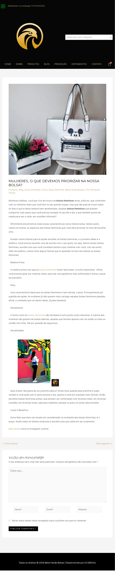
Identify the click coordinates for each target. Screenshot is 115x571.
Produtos (13, 189)
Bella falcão (14, 429)
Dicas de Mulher (32, 189)
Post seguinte (104, 443)
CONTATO (96, 64)
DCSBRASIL (90, 562)
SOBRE (19, 64)
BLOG (47, 64)
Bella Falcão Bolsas (74, 189)
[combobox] (89, 37)
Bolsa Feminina (56, 189)
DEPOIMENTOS (79, 64)
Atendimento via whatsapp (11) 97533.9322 (26, 6)
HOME (8, 64)
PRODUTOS (33, 64)
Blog (21, 189)
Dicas (45, 189)
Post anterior (10, 443)
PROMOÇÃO (60, 64)
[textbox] (87, 37)
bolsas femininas (47, 269)
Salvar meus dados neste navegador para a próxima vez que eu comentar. (49, 520)
